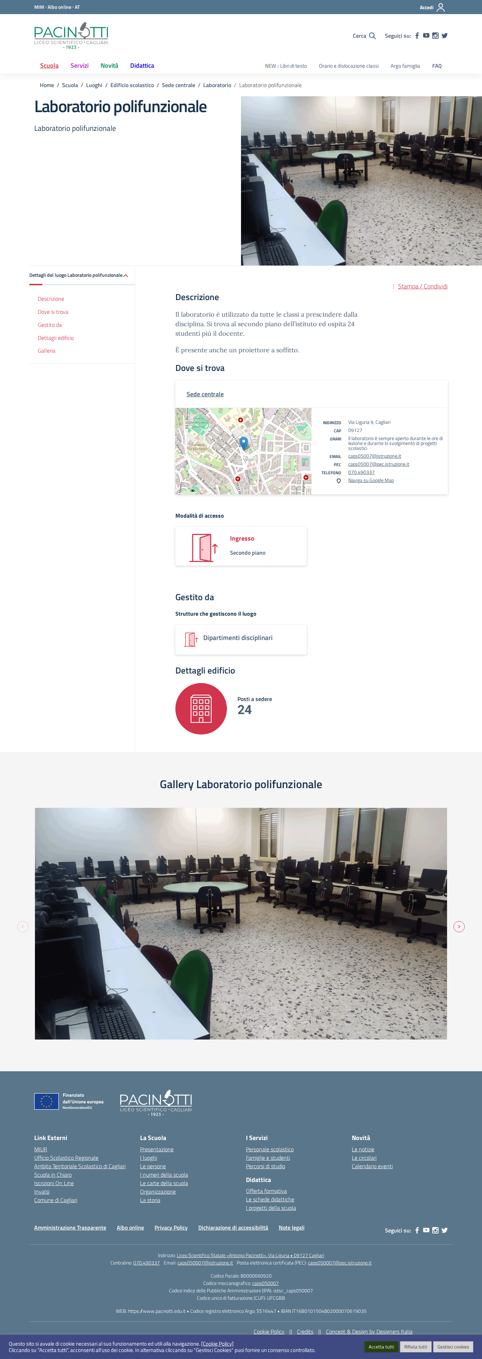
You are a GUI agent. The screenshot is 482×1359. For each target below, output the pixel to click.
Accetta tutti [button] (381, 1346)
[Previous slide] (23, 926)
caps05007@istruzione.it (374, 455)
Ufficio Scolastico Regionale (66, 1157)
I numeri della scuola (164, 1174)
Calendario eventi (372, 1166)
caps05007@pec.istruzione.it (378, 464)
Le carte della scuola (164, 1183)
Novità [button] (109, 65)
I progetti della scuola (271, 1207)
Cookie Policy (269, 1331)
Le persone (153, 1166)
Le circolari (364, 1157)
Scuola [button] (49, 65)
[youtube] (426, 35)
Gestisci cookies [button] (453, 1346)
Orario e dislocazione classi (349, 66)
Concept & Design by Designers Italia (369, 1331)
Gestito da (50, 325)
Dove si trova (53, 311)
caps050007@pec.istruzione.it (340, 1262)
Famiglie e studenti (268, 1157)
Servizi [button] (80, 65)
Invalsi (41, 1191)
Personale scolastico (270, 1149)
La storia (150, 1200)
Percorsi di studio (265, 1166)
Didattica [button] (142, 65)
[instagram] (435, 35)
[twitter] (444, 35)
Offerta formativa (266, 1191)
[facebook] (417, 35)
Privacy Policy (171, 1227)
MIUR (40, 1149)
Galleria (46, 350)
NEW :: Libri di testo (286, 66)
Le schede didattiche (270, 1199)
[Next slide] (459, 926)
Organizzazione (158, 1191)
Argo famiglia (405, 66)
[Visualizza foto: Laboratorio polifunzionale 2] (241, 924)
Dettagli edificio (56, 338)
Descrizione (51, 298)
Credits (305, 1331)
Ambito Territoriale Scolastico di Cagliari (80, 1166)
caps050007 (265, 1283)
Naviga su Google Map (371, 480)
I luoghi (148, 1157)
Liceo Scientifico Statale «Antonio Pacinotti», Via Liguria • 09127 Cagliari (250, 1255)
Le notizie (363, 1149)
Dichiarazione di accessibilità (233, 1227)
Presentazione (157, 1149)
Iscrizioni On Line (54, 1183)
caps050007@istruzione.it (205, 1262)
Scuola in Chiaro (53, 1174)
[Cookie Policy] (217, 1344)
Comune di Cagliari (55, 1200)
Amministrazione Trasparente (70, 1227)
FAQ (437, 66)
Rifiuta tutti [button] (415, 1346)
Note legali (292, 1227)
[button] (82, 275)
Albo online (130, 1227)
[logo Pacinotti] (71, 35)
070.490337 (361, 472)
